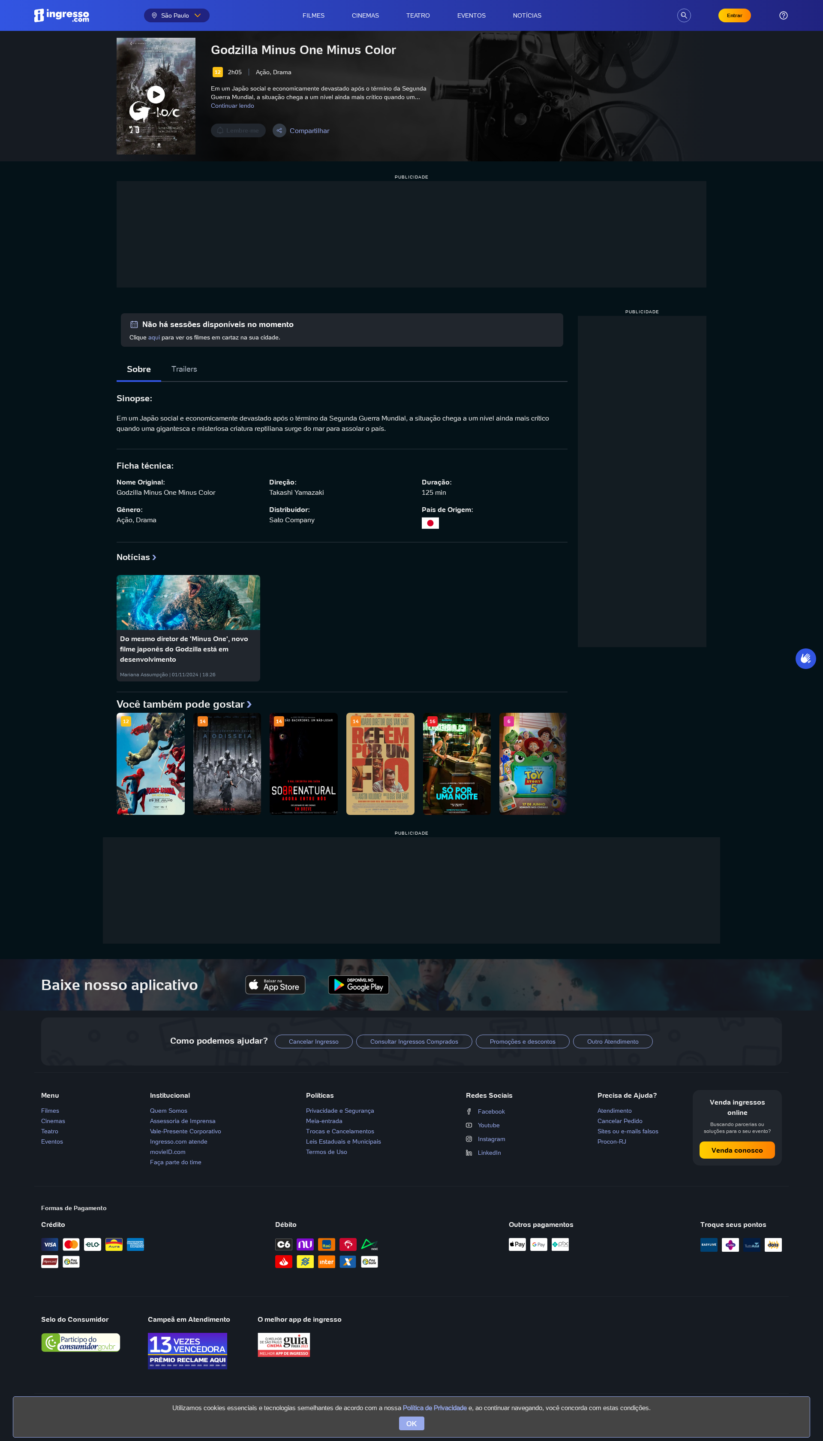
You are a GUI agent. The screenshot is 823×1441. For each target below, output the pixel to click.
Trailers (184, 369)
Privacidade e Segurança (340, 1110)
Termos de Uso (326, 1151)
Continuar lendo (232, 105)
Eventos (471, 15)
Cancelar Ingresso (314, 1041)
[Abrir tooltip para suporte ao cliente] (783, 15)
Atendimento (615, 1110)
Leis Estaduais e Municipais (343, 1141)
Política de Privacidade (435, 1408)
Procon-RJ (612, 1141)
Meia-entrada (324, 1120)
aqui (154, 337)
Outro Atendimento (613, 1041)
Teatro (418, 15)
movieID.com (168, 1151)
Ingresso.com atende (178, 1141)
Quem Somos (168, 1110)
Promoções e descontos (523, 1041)
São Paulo (175, 15)
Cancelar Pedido (620, 1120)
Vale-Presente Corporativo (185, 1131)
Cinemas (365, 15)
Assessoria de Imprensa (183, 1120)
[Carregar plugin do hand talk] (806, 658)
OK (411, 1423)
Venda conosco (737, 1150)
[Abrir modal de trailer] (156, 96)
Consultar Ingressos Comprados (414, 1041)
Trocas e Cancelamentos (340, 1131)
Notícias (527, 15)
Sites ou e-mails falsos (628, 1131)
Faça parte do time (175, 1162)
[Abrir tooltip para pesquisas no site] (684, 15)
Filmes (313, 15)
